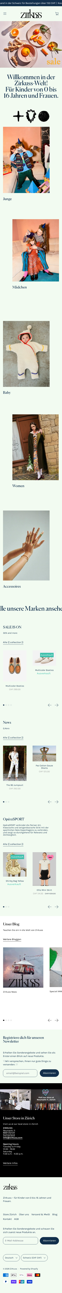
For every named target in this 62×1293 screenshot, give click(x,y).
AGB (16, 1219)
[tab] (3, 705)
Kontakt (7, 1219)
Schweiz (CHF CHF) (32, 1257)
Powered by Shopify (29, 1269)
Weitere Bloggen (12, 939)
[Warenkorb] (57, 13)
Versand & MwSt (40, 1214)
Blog (54, 1214)
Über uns (24, 1214)
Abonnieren (49, 1072)
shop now (31, 57)
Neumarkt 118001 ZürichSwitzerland (9, 1133)
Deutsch (9, 1257)
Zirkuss (13, 1269)
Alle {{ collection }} (13, 642)
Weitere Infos (10, 1163)
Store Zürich (10, 1214)
